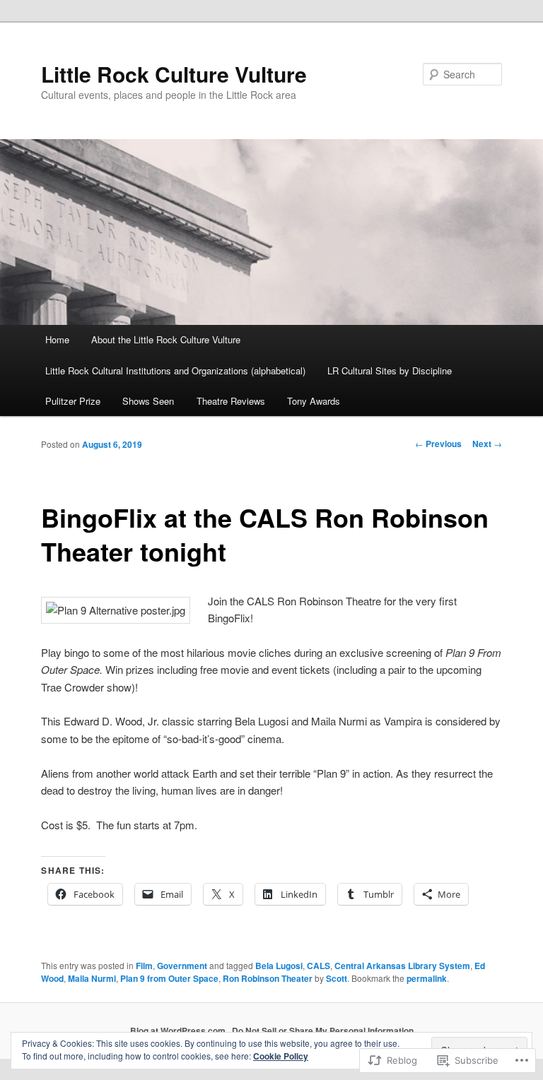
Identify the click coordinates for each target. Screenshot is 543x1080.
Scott (336, 978)
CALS (318, 965)
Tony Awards (313, 401)
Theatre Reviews (231, 401)
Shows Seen (148, 401)
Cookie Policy (280, 1056)
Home (57, 339)
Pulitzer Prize (72, 401)
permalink (427, 978)
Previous (438, 443)
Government (182, 965)
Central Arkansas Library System (402, 965)
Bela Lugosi (279, 965)
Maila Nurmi (92, 978)
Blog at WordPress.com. (179, 1030)
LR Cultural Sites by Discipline (389, 370)
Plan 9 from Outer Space (169, 978)
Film (144, 965)
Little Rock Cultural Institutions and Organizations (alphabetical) (175, 370)
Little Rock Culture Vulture (174, 74)
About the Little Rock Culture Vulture (165, 339)
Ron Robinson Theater (268, 978)
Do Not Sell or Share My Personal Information (323, 1030)
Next (487, 443)
